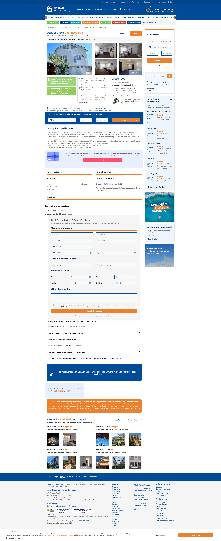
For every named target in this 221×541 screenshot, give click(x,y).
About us (105, 2)
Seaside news (139, 495)
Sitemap (113, 2)
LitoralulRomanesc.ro (54, 484)
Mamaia (50, 17)
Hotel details (54, 39)
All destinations (161, 518)
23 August (115, 521)
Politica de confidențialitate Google (62, 535)
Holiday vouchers (140, 506)
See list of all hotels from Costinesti (128, 420)
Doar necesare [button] (161, 535)
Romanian (70, 477)
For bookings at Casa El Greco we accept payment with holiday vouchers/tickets (61, 91)
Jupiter (109, 17)
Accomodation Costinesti (71, 27)
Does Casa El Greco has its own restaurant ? (62, 339)
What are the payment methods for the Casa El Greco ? (66, 333)
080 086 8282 (84, 521)
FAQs (158, 506)
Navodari (115, 515)
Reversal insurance (140, 508)
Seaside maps (139, 497)
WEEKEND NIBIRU (119, 22)
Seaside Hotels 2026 (150, 22)
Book (136, 33)
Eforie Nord (70, 17)
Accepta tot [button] (196, 535)
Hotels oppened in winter (165, 521)
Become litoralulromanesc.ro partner (163, 489)
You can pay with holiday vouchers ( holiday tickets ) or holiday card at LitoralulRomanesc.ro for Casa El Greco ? (84, 358)
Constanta (140, 17)
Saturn (123, 17)
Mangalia (131, 17)
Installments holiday (141, 503)
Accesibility (92, 477)
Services (64, 39)
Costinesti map (154, 247)
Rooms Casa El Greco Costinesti (159, 84)
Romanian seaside (53, 27)
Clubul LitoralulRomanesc (143, 488)
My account (126, 9)
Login (102, 160)
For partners (136, 2)
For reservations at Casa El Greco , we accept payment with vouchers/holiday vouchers (97, 373)
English (62, 477)
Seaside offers (52, 22)
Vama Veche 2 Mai (152, 17)
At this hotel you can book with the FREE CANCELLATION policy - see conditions (62, 81)
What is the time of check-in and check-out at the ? (65, 346)
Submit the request (94, 311)
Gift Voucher (138, 510)
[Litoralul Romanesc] (58, 9)
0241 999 (154, 9)
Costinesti (89, 17)
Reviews (81, 39)
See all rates (159, 66)
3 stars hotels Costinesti (157, 187)
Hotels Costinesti (89, 27)
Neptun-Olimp (100, 17)
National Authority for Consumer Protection (62, 506)
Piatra (114, 523)
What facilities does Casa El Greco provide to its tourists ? (67, 352)
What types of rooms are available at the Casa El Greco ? (66, 327)
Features (72, 39)
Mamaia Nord (59, 17)
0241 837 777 (167, 9)
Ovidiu (114, 525)
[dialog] (110, 535)
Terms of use (99, 316)
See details (152, 239)
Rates (121, 33)
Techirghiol (164, 17)
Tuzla (114, 517)
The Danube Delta (100, 9)
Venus (117, 17)
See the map (101, 108)
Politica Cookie (45, 535)
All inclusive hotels (134, 22)
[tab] (54, 39)
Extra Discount (105, 22)
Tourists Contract (108, 316)
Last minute (65, 22)
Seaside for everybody (90, 22)
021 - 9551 (55, 514)
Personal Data (161, 508)
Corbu (114, 519)
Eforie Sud (80, 17)
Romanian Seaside (83, 9)
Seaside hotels (124, 2)
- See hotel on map (81, 35)
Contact (113, 9)
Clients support (148, 2)
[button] (48, 439)
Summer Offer (76, 22)
